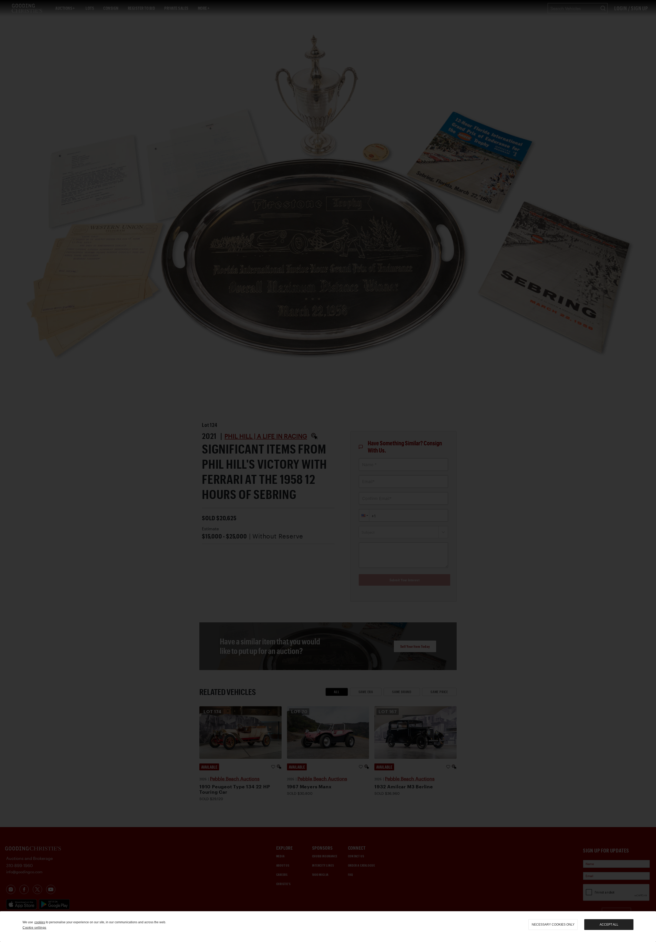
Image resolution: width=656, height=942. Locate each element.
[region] (328, 926)
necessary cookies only (553, 924)
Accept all (609, 924)
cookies (39, 922)
